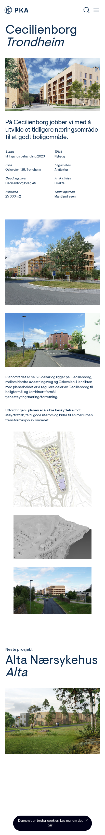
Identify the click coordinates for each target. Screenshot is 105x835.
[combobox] (59, 10)
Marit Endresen (65, 196)
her (50, 825)
